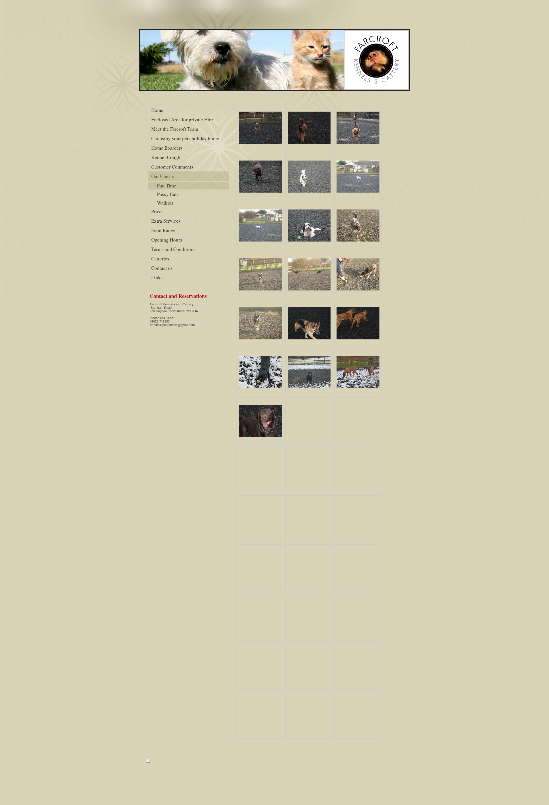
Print (155, 761)
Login (398, 760)
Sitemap (168, 761)
